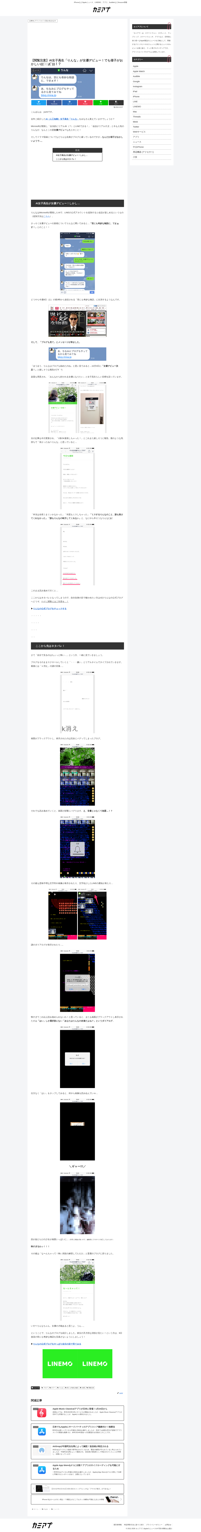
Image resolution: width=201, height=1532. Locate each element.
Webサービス (139, 132)
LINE (135, 101)
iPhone (136, 96)
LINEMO (137, 106)
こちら (47, 216)
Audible (136, 76)
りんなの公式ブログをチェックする (50, 608)
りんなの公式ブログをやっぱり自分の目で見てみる (57, 1344)
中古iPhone (138, 147)
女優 (83, 1388)
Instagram (137, 86)
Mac (135, 112)
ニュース (36, 1388)
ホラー (53, 1388)
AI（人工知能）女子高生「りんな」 (62, 119)
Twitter (136, 127)
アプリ (136, 137)
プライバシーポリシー (154, 1525)
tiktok (135, 122)
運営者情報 (118, 1525)
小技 (135, 157)
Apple (135, 66)
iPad (135, 91)
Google (136, 81)
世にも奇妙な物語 (72, 1388)
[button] (116, 102)
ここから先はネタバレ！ (66, 159)
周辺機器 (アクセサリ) (143, 152)
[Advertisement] (77, 40)
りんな (61, 1388)
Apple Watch (139, 71)
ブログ (45, 1388)
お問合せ (168, 1525)
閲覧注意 (91, 1388)
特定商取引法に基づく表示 (134, 1525)
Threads (137, 117)
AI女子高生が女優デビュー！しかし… (72, 155)
